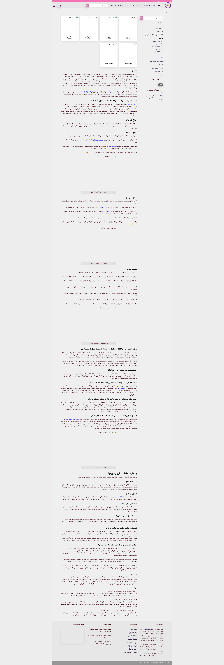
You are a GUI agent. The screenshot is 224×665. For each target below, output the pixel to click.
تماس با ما (63, 1)
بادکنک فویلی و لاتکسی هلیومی (133, 6)
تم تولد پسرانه (158, 46)
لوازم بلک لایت (159, 71)
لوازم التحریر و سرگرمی (156, 68)
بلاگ (54, 1)
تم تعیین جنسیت (157, 41)
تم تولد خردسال (158, 49)
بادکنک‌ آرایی (121, 388)
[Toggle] (141, 35)
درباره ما (58, 1)
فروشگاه (122, 6)
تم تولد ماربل (108, 211)
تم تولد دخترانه (158, 51)
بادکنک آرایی (159, 32)
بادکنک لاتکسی (132, 639)
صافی (160, 84)
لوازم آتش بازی (159, 65)
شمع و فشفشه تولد (130, 652)
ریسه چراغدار (133, 649)
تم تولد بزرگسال (158, 44)
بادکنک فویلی (132, 636)
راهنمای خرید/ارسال (114, 6)
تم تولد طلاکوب (103, 207)
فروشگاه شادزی (130, 104)
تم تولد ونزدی (112, 146)
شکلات (161, 58)
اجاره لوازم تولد (158, 28)
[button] (152, 5)
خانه (170, 12)
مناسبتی (160, 54)
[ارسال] (87, 5)
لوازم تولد (160, 75)
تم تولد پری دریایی (98, 140)
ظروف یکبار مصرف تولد (156, 61)
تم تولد (161, 38)
